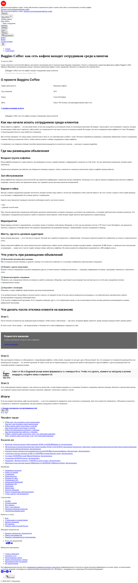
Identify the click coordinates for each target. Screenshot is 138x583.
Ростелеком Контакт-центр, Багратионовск (57, 453)
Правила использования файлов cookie (38, 11)
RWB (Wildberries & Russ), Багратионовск (61, 463)
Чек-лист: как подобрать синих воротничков (21, 424)
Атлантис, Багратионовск (30, 458)
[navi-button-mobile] (3, 44)
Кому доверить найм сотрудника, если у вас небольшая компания (29, 436)
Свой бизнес (9, 51)
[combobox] (10, 576)
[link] (4, 32)
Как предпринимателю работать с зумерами (21, 432)
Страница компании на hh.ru (12, 108)
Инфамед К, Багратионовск (62, 444)
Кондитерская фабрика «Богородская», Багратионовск (70, 451)
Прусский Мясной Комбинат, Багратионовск (35, 456)
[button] (3, 38)
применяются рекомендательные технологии (43, 567)
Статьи (7, 49)
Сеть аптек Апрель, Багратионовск (47, 461)
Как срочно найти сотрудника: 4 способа (20, 428)
